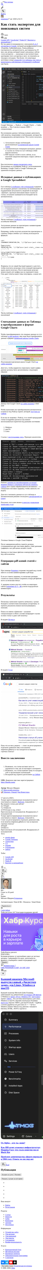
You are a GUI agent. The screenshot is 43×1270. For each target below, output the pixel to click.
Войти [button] (3, 14)
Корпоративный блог (13, 1250)
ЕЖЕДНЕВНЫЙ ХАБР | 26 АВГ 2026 (15, 968)
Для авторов (10, 1234)
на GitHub (36, 774)
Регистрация (10, 1207)
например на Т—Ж (14, 586)
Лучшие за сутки (7, 1175)
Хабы (7, 1219)
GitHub (7, 910)
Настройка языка (7, 1266)
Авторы (8, 1223)
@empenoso (18, 898)
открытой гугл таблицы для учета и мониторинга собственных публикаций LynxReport (21, 61)
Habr (13, 1268)
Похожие (18, 1175)
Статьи (8, 1215)
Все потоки (8, 2)
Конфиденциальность (13, 1242)
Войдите (21, 802)
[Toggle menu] (2, 2)
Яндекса (11, 620)
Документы (9, 1238)
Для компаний (10, 1236)
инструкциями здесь (16, 437)
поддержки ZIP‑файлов (32, 995)
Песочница (9, 1225)
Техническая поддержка (23, 1266)
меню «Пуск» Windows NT (21, 997)
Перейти (4, 962)
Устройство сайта (11, 1232)
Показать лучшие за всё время (12, 1179)
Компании (9, 1221)
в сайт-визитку (13, 336)
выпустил (4, 1003)
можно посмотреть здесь (22, 164)
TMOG (9, 999)
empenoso (4, 19)
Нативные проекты (12, 1254)
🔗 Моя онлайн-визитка (10, 790)
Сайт (3, 910)
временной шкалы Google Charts (26, 338)
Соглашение (10, 1240)
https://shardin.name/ (8, 782)
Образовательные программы (16, 1256)
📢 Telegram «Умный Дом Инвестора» (15, 792)
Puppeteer (15, 570)
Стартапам (9, 1258)
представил (36, 997)
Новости (8, 1217)
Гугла (10, 670)
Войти (7, 1205)
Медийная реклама (12, 1252)
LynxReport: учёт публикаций (22, 187)
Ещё (7, 1165)
